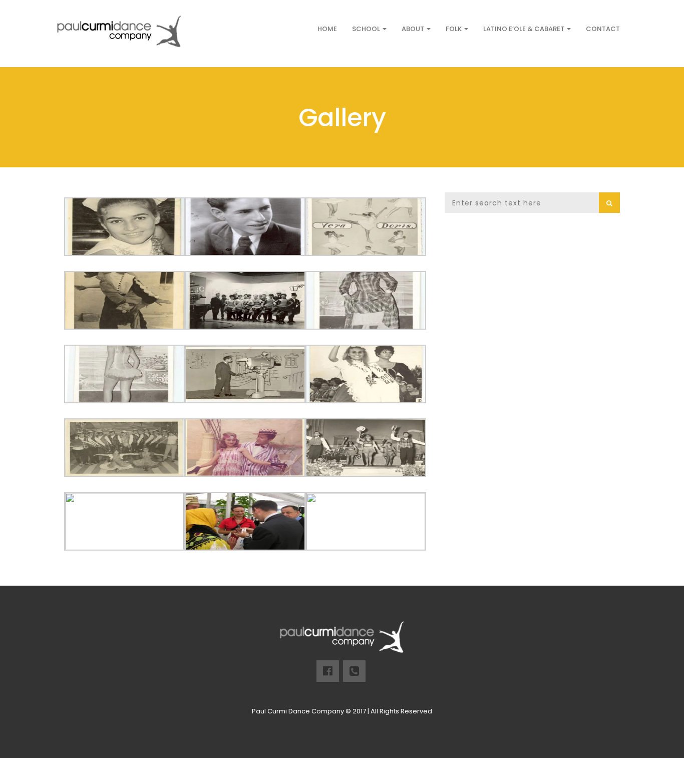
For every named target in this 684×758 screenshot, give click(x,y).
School (367, 29)
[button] (609, 202)
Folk (454, 29)
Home (327, 29)
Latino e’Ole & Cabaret (524, 29)
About (414, 29)
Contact (603, 29)
